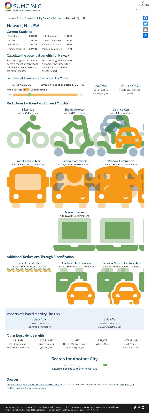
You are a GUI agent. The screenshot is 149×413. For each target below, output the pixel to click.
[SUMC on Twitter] (135, 408)
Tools (19, 18)
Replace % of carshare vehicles (76, 266)
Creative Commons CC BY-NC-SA (62, 410)
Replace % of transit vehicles (29, 266)
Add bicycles (28, 113)
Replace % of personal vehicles (121, 266)
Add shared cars (121, 113)
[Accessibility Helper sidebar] (145, 3)
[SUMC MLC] (9, 5)
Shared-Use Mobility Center (29, 10)
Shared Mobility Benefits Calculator (44, 18)
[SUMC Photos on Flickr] (143, 408)
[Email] (145, 30)
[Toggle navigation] (140, 7)
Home (10, 18)
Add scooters (74, 113)
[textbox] (72, 365)
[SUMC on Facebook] (139, 408)
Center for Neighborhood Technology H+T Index (34, 384)
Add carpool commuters (74, 164)
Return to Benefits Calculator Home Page (74, 368)
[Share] (145, 35)
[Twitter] (145, 24)
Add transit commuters (27, 164)
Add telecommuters (74, 215)
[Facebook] (145, 18)
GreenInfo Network (90, 410)
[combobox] (72, 365)
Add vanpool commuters (121, 164)
